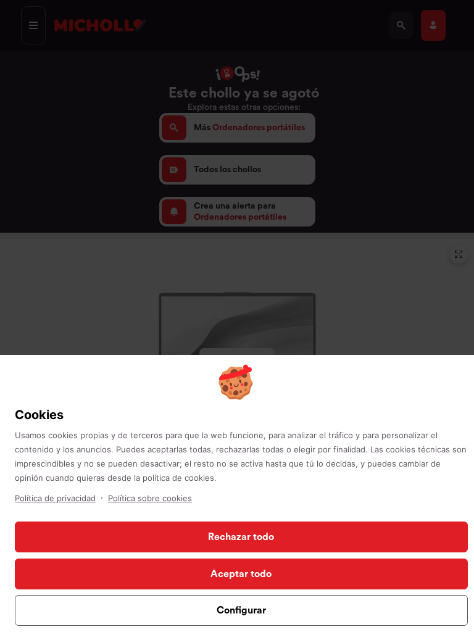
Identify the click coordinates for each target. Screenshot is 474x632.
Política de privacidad (55, 498)
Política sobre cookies (150, 498)
